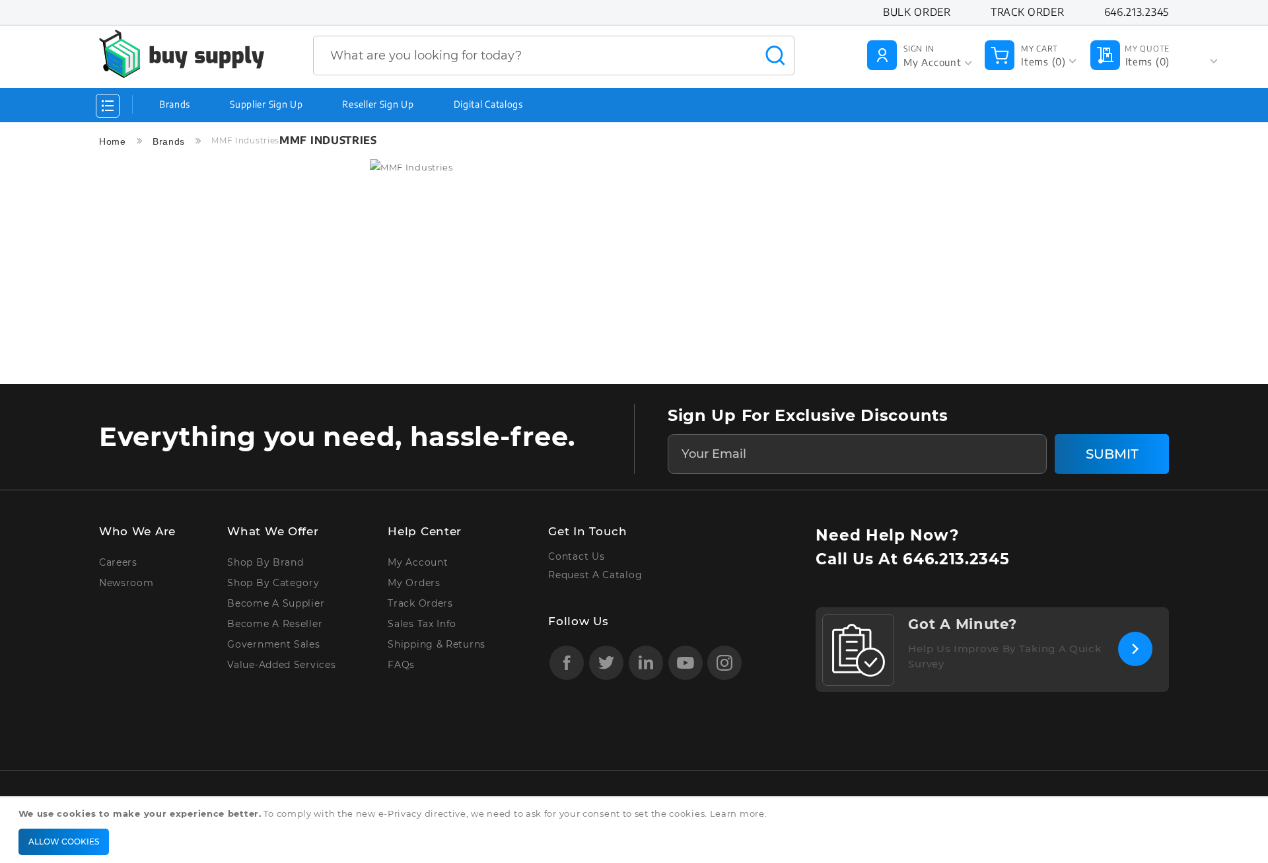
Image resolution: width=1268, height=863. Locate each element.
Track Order (1028, 12)
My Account (418, 562)
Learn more (737, 813)
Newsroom (126, 583)
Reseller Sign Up (377, 104)
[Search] (775, 55)
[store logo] (181, 54)
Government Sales (273, 644)
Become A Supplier (275, 603)
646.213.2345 (956, 559)
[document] (636, 830)
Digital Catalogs (488, 104)
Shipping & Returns (436, 644)
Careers (118, 562)
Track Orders (420, 603)
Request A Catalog (595, 575)
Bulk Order (917, 12)
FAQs (401, 665)
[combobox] (553, 55)
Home (114, 141)
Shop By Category (273, 583)
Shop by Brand (265, 562)
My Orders (414, 583)
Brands (174, 104)
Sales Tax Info (422, 624)
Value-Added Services (281, 665)
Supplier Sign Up (266, 104)
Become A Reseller (274, 624)
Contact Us (576, 556)
